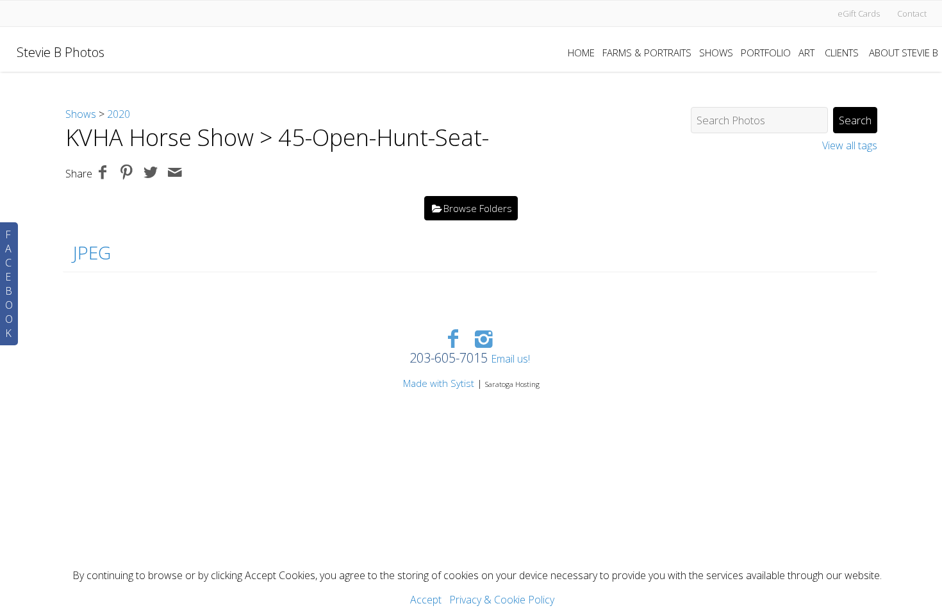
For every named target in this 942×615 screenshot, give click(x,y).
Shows (716, 52)
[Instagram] (484, 338)
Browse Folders (477, 208)
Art (806, 52)
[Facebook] (452, 338)
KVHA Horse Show (159, 137)
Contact (912, 13)
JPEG (92, 252)
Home (581, 52)
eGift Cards (859, 13)
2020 (118, 114)
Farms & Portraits (646, 52)
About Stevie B (903, 52)
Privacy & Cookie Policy (501, 600)
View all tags (849, 145)
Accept (426, 600)
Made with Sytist (438, 383)
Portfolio (766, 52)
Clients (842, 52)
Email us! (510, 359)
